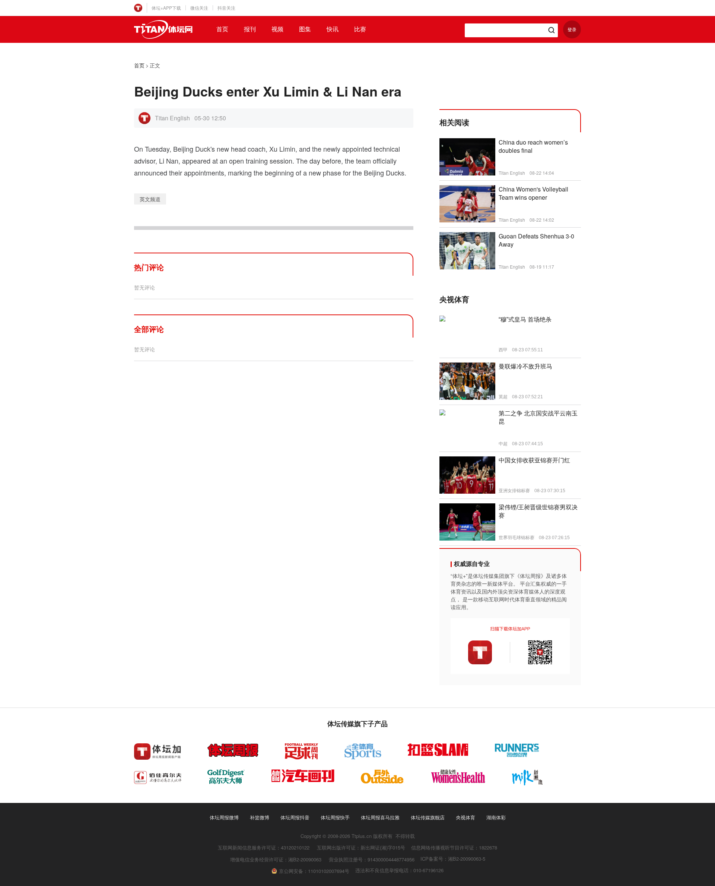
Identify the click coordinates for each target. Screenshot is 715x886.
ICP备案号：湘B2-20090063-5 (452, 858)
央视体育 (465, 817)
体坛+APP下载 (166, 7)
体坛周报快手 (335, 817)
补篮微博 (259, 817)
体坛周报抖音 (294, 817)
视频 (277, 29)
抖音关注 (226, 7)
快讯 (333, 29)
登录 (572, 29)
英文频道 (150, 199)
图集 (305, 29)
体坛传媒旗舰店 (428, 817)
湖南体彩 (496, 817)
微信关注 (199, 7)
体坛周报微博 (224, 817)
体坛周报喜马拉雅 (380, 817)
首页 (222, 29)
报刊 (250, 29)
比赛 (360, 29)
